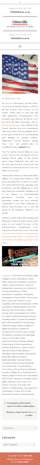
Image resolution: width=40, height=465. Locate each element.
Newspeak (6, 363)
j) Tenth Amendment (23, 344)
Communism (7, 297)
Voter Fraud (26, 391)
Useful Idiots (7, 391)
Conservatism (20, 297)
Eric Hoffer (31, 313)
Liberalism (6, 353)
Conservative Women (16, 300)
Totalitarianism (16, 388)
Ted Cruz (13, 385)
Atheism (30, 288)
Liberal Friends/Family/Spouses (16, 350)
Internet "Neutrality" (11, 338)
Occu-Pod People (9, 366)
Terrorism (22, 385)
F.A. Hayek (6, 316)
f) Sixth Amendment (20, 316)
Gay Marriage (28, 322)
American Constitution (17, 282)
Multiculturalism (9, 360)
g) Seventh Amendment (12, 322)
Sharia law (18, 378)
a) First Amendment (19, 279)
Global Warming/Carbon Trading (16, 325)
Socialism (27, 378)
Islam (22, 338)
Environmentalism (17, 313)
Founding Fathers (9, 319)
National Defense (24, 360)
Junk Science (15, 347)
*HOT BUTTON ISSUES (22, 275)
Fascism (32, 316)
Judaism (5, 347)
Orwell (20, 366)
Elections (6, 310)
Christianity (28, 294)
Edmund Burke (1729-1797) (24, 307)
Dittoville (20, 21)
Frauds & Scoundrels (27, 319)
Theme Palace (23, 462)
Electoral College (18, 310)
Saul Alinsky (33, 375)
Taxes (24, 382)
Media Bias (6, 357)
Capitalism (17, 294)
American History (16, 285)
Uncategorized (30, 388)
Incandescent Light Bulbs (24, 335)
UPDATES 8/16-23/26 (20, 12)
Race (20, 372)
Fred (29, 8)
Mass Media (30, 353)
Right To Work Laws (18, 375)
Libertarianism (18, 353)
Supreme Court (14, 382)
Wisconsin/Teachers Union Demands (18, 394)
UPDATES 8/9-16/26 (20, 38)
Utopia (17, 391)
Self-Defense (7, 378)
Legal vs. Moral (27, 347)
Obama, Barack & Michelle (23, 363)
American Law (20, 288)
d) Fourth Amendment (21, 304)
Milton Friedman (19, 357)
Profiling (13, 372)
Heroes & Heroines (19, 332)
